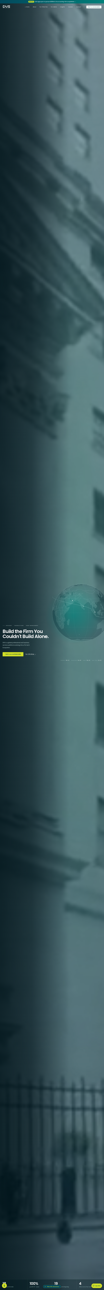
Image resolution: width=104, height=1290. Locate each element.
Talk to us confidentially (13, 654)
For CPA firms (31, 654)
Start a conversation (94, 7)
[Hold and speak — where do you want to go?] (4, 1285)
